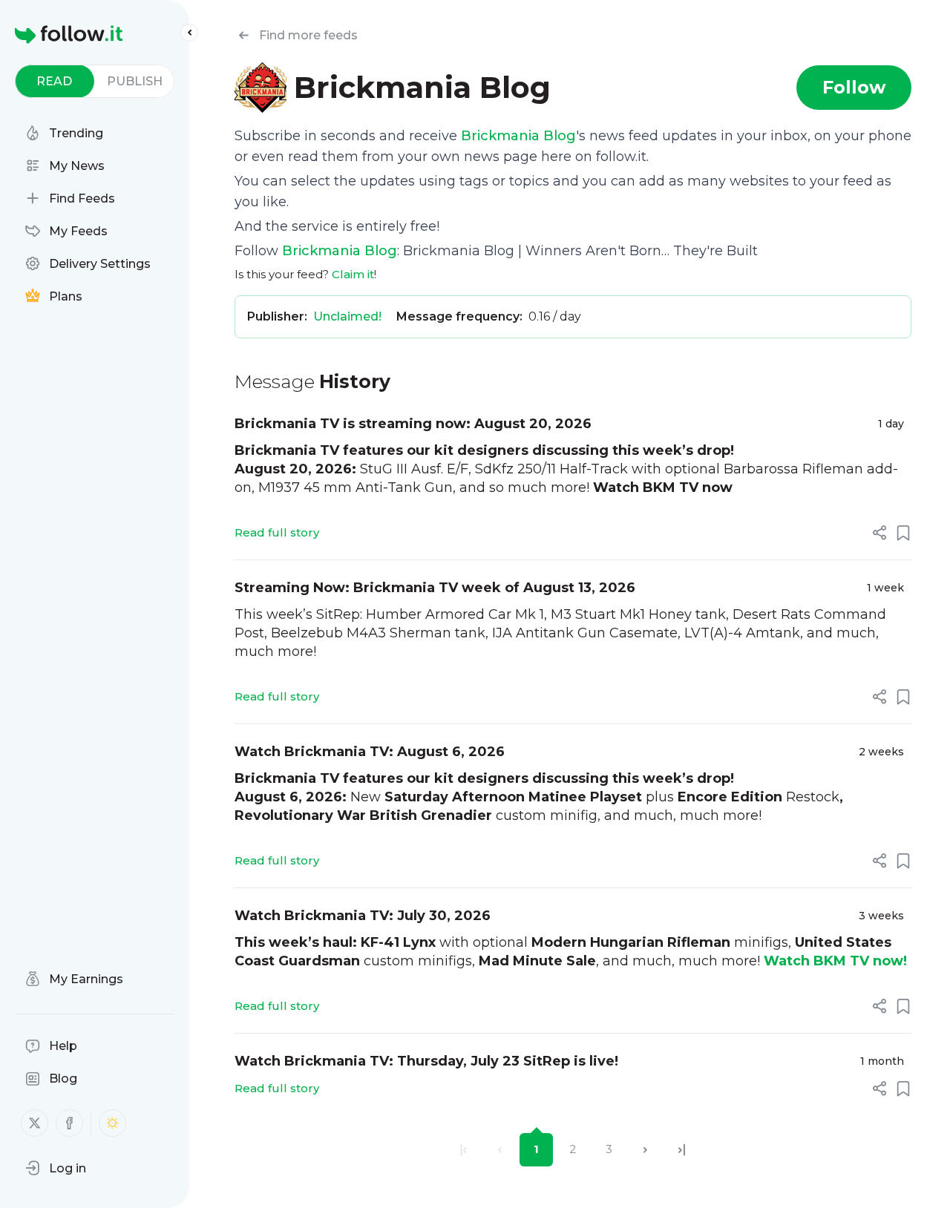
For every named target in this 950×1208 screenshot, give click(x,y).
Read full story (277, 532)
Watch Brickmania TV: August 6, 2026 (370, 751)
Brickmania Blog (518, 136)
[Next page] (645, 1149)
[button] (55, 1168)
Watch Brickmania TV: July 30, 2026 (363, 915)
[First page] (463, 1149)
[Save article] (903, 533)
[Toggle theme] (112, 1123)
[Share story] (879, 533)
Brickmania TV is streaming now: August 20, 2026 (413, 424)
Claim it (353, 274)
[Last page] (681, 1149)
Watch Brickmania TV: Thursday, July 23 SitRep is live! (426, 1061)
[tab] (54, 81)
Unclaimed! (347, 316)
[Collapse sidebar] (189, 33)
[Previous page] (500, 1149)
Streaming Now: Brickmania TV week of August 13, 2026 (435, 588)
